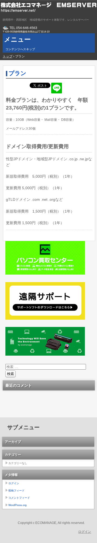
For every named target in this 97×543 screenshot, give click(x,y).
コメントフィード (19, 497)
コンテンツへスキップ (20, 49)
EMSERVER (48, 9)
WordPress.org (17, 505)
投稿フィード (16, 490)
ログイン (13, 483)
